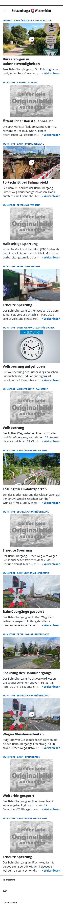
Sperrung (23, 205)
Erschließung (43, 20)
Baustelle (23, 82)
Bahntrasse (32, 756)
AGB (5, 891)
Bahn (34, 82)
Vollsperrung (26, 327)
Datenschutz (10, 902)
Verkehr (35, 205)
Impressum (9, 879)
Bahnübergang (23, 20)
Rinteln (8, 20)
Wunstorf (9, 82)
